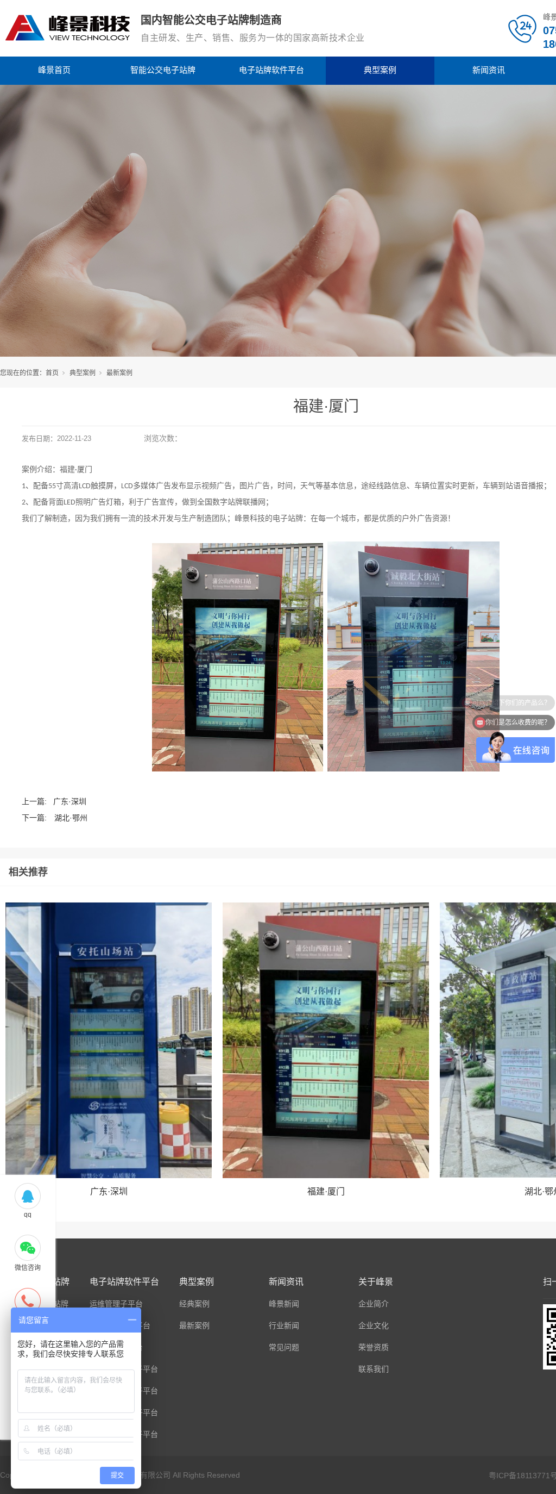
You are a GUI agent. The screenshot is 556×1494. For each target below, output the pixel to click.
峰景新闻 (284, 1303)
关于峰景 (375, 1281)
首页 (52, 373)
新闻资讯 (488, 69)
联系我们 (373, 1369)
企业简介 (373, 1303)
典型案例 (380, 69)
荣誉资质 (373, 1347)
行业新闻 (284, 1325)
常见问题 (284, 1347)
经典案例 (194, 1303)
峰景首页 (54, 69)
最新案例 (119, 373)
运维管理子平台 (116, 1303)
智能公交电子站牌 (162, 69)
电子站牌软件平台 (271, 69)
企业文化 (373, 1325)
